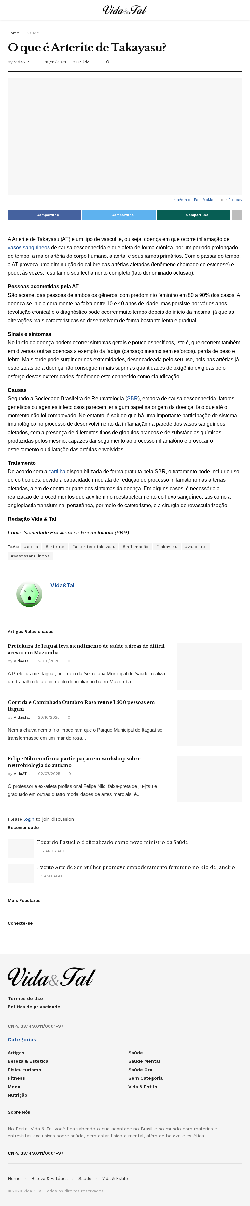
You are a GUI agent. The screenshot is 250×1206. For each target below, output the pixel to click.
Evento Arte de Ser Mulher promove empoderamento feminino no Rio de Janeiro (136, 867)
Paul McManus (207, 200)
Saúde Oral (141, 1069)
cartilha (57, 471)
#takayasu (167, 546)
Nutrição (17, 1095)
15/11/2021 (55, 62)
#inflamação (136, 546)
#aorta (31, 546)
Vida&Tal (22, 62)
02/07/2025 (48, 773)
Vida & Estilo (142, 1086)
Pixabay (235, 200)
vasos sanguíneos (29, 247)
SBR (132, 398)
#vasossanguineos (30, 556)
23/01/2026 (48, 661)
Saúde (33, 33)
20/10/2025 (48, 717)
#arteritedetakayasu (94, 546)
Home (13, 33)
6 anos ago (53, 851)
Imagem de (183, 200)
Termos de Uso (25, 998)
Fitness (16, 1078)
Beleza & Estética (28, 1061)
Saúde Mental (144, 1061)
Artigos (16, 1052)
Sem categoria (145, 1078)
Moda (14, 1086)
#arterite (55, 546)
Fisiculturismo (24, 1069)
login (29, 819)
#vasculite (196, 546)
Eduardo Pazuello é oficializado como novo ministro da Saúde (112, 842)
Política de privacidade (34, 1006)
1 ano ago (51, 876)
